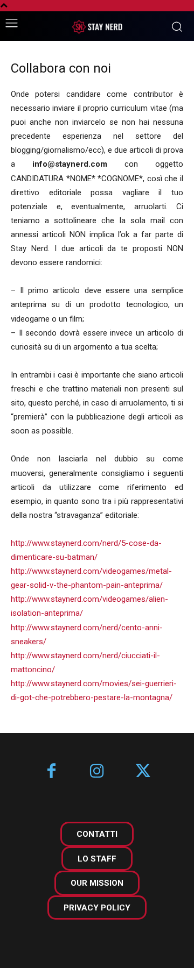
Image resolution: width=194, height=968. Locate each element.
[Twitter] (143, 772)
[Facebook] (51, 772)
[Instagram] (97, 772)
